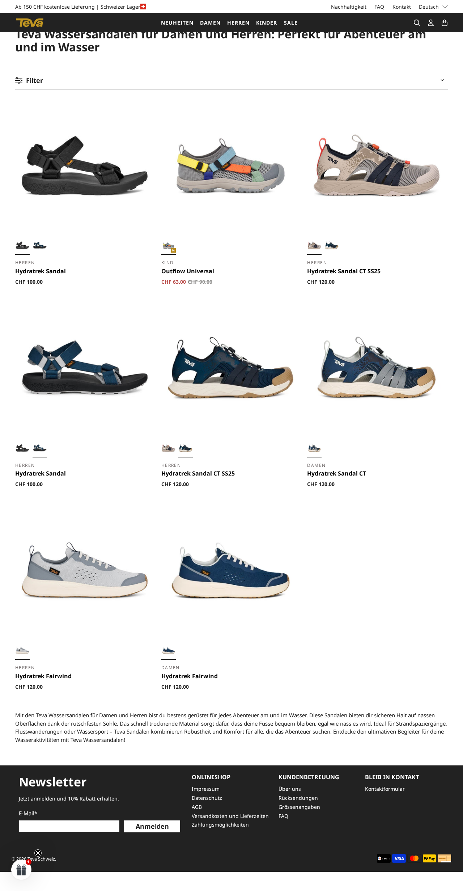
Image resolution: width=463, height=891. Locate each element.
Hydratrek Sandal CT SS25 (344, 271)
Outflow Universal (187, 271)
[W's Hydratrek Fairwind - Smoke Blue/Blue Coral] (168, 651)
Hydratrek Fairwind (43, 676)
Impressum (206, 788)
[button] (21, 869)
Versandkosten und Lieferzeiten (230, 815)
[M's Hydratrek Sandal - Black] (22, 246)
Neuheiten (177, 22)
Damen (210, 22)
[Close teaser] (38, 853)
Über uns (290, 788)
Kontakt (401, 6)
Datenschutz (207, 797)
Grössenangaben (299, 806)
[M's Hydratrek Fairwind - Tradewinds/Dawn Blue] (22, 651)
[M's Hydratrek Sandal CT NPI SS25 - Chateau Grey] (314, 246)
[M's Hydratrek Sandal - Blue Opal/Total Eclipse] (40, 246)
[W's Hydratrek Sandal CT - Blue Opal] (314, 449)
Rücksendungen (298, 797)
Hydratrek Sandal (40, 271)
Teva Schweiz (41, 859)
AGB (197, 806)
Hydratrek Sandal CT (336, 473)
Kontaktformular (385, 788)
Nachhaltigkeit (348, 6)
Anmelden (152, 826)
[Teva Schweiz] (29, 22)
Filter (34, 80)
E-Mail (28, 813)
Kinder (266, 22)
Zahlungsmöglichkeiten (220, 824)
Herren (238, 22)
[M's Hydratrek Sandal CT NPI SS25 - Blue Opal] (331, 246)
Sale (291, 22)
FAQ (379, 6)
